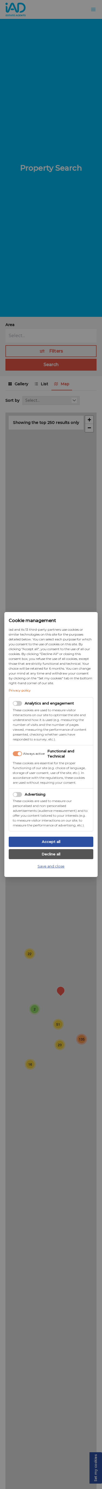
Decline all (51, 854)
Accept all (51, 841)
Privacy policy (20, 690)
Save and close (51, 866)
